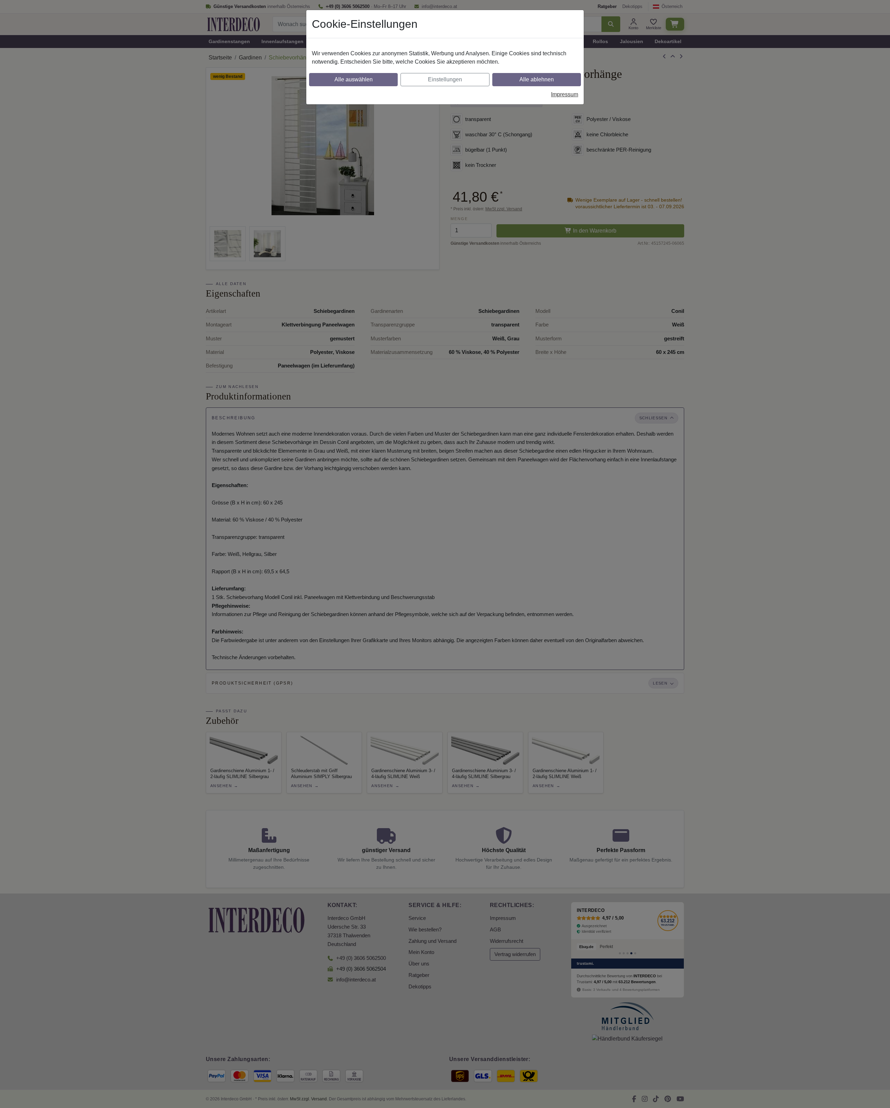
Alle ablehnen (536, 79)
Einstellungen (445, 79)
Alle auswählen (353, 79)
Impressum (564, 94)
